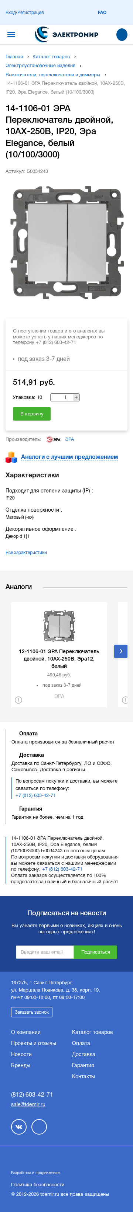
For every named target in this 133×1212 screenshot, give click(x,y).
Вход (11, 12)
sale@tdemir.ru (28, 1104)
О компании (26, 1032)
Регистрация (30, 12)
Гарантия (83, 1065)
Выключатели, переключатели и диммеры (53, 74)
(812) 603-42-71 (32, 1094)
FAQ (102, 12)
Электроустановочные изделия (40, 65)
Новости (21, 1054)
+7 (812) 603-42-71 (36, 795)
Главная (14, 56)
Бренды (20, 1065)
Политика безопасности (37, 1184)
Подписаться (95, 952)
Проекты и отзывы (33, 1043)
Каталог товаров (51, 56)
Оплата (81, 1043)
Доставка (83, 1054)
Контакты (83, 1076)
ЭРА (69, 439)
